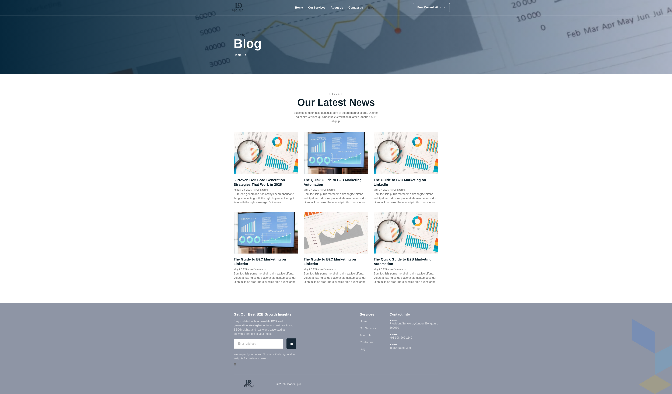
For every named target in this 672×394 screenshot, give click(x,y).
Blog (371, 7)
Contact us (355, 7)
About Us (337, 7)
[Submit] (291, 343)
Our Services (316, 7)
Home (299, 7)
